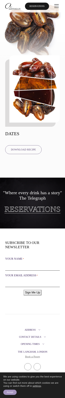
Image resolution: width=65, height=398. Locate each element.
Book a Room (32, 356)
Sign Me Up (32, 292)
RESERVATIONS (32, 209)
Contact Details (30, 337)
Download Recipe (23, 149)
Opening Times (30, 344)
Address (30, 330)
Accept (10, 392)
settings (37, 385)
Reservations (37, 6)
